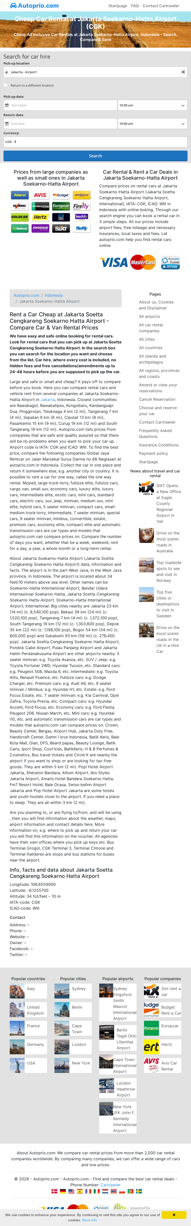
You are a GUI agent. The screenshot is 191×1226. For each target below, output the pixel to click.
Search (95, 156)
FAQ (135, 5)
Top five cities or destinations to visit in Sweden (167, 604)
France (33, 1025)
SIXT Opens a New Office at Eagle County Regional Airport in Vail (168, 503)
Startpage (117, 5)
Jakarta (48, 399)
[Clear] (183, 72)
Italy (31, 988)
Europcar (170, 1025)
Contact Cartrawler (161, 5)
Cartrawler (110, 1184)
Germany (35, 1044)
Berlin (77, 1007)
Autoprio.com (38, 5)
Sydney (79, 988)
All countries (150, 347)
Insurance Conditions (159, 444)
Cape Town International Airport (125, 1065)
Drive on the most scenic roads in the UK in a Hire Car (168, 639)
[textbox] (95, 71)
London (79, 1044)
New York (81, 1062)
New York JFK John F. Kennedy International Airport (125, 1118)
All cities (147, 339)
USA (31, 1062)
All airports (149, 316)
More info (89, 1220)
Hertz (166, 1044)
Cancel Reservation (157, 399)
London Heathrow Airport (126, 1089)
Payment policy (153, 453)
